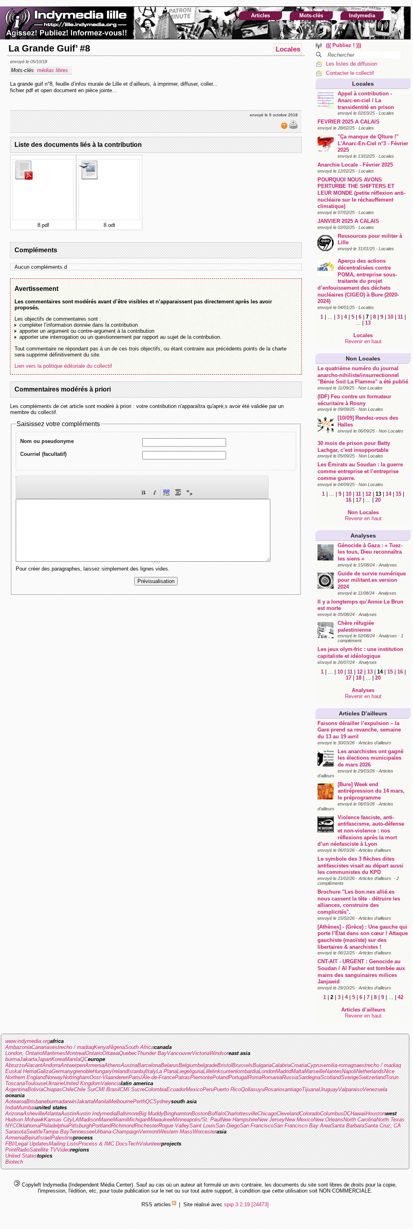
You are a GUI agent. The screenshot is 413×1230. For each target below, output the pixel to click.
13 (368, 323)
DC (347, 1114)
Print (10, 1150)
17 (358, 500)
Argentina (16, 1089)
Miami (120, 1120)
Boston (199, 1114)
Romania (271, 1077)
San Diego (228, 1126)
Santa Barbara (347, 1126)
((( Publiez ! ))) (343, 45)
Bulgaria (262, 1065)
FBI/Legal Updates (27, 1144)
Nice (389, 1071)
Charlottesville (240, 1114)
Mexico (194, 1089)
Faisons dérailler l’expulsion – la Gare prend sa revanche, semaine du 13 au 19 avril (359, 730)
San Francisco (257, 1126)
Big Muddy (151, 1114)
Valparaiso (350, 1089)
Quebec (128, 1053)
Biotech (14, 1162)
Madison (89, 1120)
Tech (133, 1144)
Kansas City (58, 1120)
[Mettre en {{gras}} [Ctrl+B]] (143, 492)
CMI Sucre (132, 1089)
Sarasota (15, 1132)
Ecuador (176, 1089)
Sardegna (309, 1077)
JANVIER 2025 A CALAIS (348, 221)
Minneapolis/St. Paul (196, 1120)
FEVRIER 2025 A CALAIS (349, 122)
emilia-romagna (341, 1065)
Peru (208, 1089)
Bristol (224, 1065)
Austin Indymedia (96, 1114)
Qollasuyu (252, 1089)
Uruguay (328, 1089)
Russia (290, 1077)
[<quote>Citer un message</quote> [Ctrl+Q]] (178, 492)
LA (76, 1120)
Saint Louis (202, 1126)
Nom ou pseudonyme (47, 441)
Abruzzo (15, 1065)
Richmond (123, 1126)
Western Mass (176, 1132)
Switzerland (372, 1077)
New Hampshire (239, 1120)
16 (348, 500)
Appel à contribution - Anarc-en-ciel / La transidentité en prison (366, 100)
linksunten (224, 1071)
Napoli (349, 1071)
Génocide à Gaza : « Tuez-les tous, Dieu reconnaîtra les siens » (370, 552)
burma (12, 1059)
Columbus (331, 1114)
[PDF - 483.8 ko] (23, 178)
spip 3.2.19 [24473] (246, 1204)
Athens (112, 1065)
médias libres (53, 70)
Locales (363, 83)
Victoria (201, 1053)
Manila (72, 1059)
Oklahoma (28, 1126)
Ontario (93, 1053)
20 (378, 500)
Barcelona (149, 1065)
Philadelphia (54, 1126)
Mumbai (26, 1107)
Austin (68, 1114)
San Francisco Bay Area (302, 1126)
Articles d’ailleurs (363, 713)
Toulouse (35, 1083)
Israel (44, 1138)
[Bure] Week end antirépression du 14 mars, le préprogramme (371, 791)
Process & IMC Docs (103, 1144)
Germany (62, 1071)
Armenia (94, 1065)
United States (21, 1156)
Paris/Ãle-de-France (152, 1077)
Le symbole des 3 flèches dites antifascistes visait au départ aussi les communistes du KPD (360, 865)
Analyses (363, 535)
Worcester (204, 1132)
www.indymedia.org (27, 1041)
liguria (196, 1071)
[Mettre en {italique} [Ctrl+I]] (154, 492)
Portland (101, 1126)
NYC (10, 1126)
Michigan (137, 1120)
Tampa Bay (56, 1132)
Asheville (33, 1114)
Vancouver (179, 1053)
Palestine (62, 1138)
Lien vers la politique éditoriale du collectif (63, 366)
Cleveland (287, 1114)
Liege (183, 1071)
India (11, 1107)
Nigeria (117, 1047)
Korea (58, 1059)
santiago (292, 1089)
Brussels (242, 1065)
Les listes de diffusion (351, 64)
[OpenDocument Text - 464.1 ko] (89, 178)
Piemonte (201, 1077)
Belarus (169, 1065)
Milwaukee (160, 1120)
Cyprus (315, 1065)
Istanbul (137, 1071)
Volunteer (150, 1144)
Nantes (333, 1071)
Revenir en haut (363, 341)
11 (400, 317)
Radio (22, 1150)
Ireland (120, 1071)
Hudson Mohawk (24, 1120)
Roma (254, 1077)
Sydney (162, 1101)
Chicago (266, 1114)
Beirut (31, 1138)
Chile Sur (84, 1089)
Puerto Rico (227, 1089)
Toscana (15, 1083)
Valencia (111, 1083)
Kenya (101, 1047)
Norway (54, 1077)
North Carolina (359, 1120)
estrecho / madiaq (73, 1047)
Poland (220, 1077)
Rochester (146, 1126)
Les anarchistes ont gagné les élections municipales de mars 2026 (370, 758)
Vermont (149, 1132)
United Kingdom (82, 1083)
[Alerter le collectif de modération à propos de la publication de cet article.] (285, 127)
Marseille (314, 1071)
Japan (44, 1059)
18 (358, 678)
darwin (68, 1101)
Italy (151, 1071)
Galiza (44, 1071)
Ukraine (55, 1083)
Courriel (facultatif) (43, 454)
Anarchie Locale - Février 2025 (355, 165)
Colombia (155, 1089)
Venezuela (375, 1089)
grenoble (83, 1071)
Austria (129, 1065)
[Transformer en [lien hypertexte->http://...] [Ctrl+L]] (166, 492)
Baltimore (127, 1114)
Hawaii (358, 1114)
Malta (297, 1071)
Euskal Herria (21, 1071)
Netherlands (370, 1071)
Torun (392, 1077)
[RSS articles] (174, 1204)
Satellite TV (43, 1150)
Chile (68, 1089)
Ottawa (110, 1053)
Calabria (281, 1065)
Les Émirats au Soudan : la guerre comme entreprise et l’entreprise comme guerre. (360, 471)
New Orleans (328, 1120)
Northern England (25, 1077)
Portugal (238, 1077)
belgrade (207, 1065)
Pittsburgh (80, 1126)
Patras (182, 1077)
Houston (375, 1114)
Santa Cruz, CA (382, 1126)
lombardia (247, 1071)
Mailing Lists (63, 1144)
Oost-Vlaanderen (109, 1077)
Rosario (273, 1089)
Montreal (75, 1053)
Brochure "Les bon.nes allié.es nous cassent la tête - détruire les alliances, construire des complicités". (359, 902)
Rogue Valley (173, 1126)
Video (63, 1150)
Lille (207, 1071)
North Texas (390, 1120)
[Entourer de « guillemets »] (189, 492)
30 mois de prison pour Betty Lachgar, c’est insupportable (354, 446)
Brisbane (36, 1101)
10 (390, 317)
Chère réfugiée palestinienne (356, 626)
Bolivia (35, 1089)
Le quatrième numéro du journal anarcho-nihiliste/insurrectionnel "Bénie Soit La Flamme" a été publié (363, 375)
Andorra (51, 1065)
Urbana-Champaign (117, 1132)
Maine (106, 1120)
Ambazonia (18, 1047)
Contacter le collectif (350, 73)
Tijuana (310, 1089)
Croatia (299, 1065)
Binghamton (177, 1114)
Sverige (350, 1077)
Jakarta (28, 1059)
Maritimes (53, 1053)
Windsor (219, 1053)
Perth (139, 1101)
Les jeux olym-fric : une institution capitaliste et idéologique (360, 652)
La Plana (166, 1071)
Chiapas (52, 1089)
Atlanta (52, 1114)
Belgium (187, 1065)
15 (398, 494)
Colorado (309, 1114)
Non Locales (363, 358)
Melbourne (121, 1101)
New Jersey (271, 1120)
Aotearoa (15, 1101)
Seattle (34, 1132)
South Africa (139, 1047)
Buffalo (216, 1114)
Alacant (33, 1065)
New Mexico (299, 1120)
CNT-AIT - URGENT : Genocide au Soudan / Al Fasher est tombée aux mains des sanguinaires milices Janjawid (361, 971)
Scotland (330, 1077)
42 (400, 997)
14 (388, 494)
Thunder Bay (152, 1053)
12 (368, 494)
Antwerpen (72, 1065)
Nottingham (76, 1077)
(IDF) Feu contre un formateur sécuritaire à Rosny (354, 400)
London (267, 1071)
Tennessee (82, 1132)
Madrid (283, 1071)
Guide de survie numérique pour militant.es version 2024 (372, 580)
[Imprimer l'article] (293, 127)
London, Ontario (23, 1053)
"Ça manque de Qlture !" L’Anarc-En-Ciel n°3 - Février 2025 (373, 143)
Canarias (41, 1047)
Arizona (14, 1114)
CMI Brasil (107, 1089)
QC (84, 1059)
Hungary (102, 1071)
